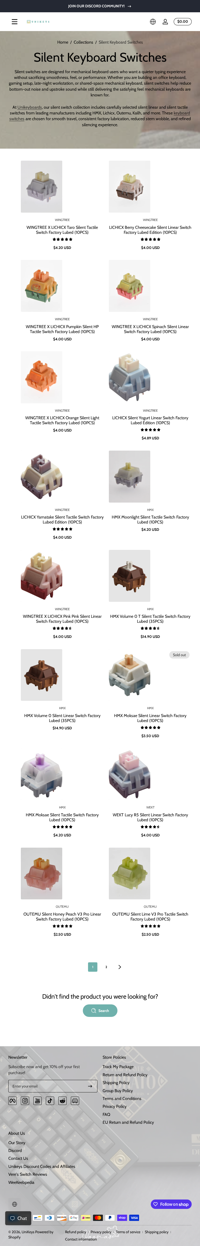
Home (62, 42)
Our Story (16, 1142)
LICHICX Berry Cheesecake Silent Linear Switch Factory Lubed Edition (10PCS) (150, 230)
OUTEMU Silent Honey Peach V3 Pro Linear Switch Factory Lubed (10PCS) (62, 917)
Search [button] (103, 1010)
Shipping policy (156, 1232)
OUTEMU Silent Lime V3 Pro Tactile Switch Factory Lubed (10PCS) (150, 917)
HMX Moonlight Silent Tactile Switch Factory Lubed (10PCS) (150, 520)
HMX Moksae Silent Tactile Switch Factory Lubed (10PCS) (62, 817)
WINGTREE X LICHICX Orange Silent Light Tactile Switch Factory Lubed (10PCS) (62, 420)
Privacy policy (101, 1232)
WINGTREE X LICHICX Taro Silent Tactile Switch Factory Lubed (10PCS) (62, 230)
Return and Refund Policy (125, 1074)
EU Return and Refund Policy (128, 1122)
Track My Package (118, 1066)
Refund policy (75, 1232)
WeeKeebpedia (21, 1182)
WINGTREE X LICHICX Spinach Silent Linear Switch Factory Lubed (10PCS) (150, 329)
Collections (83, 42)
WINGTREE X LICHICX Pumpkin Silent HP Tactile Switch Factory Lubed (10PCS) (62, 329)
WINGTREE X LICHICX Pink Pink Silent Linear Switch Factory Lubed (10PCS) (62, 619)
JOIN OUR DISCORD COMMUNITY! (96, 6)
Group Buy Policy (118, 1090)
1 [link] (92, 967)
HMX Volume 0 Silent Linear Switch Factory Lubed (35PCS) (62, 718)
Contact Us (18, 1158)
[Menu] (14, 21)
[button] (153, 21)
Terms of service (128, 1232)
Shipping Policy (116, 1082)
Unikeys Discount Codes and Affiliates (41, 1166)
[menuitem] (147, 1067)
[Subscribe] (90, 1086)
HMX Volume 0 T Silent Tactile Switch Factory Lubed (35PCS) (150, 619)
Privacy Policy (115, 1106)
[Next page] (119, 967)
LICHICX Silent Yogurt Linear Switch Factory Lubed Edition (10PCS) (150, 420)
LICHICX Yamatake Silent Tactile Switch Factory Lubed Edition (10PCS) (62, 520)
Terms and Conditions (122, 1098)
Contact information (81, 1239)
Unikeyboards (29, 107)
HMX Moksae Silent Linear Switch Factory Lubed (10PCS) (150, 718)
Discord (15, 1150)
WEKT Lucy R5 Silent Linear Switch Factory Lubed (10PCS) (150, 817)
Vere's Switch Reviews (27, 1174)
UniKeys (28, 1232)
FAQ (106, 1114)
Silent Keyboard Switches (121, 42)
